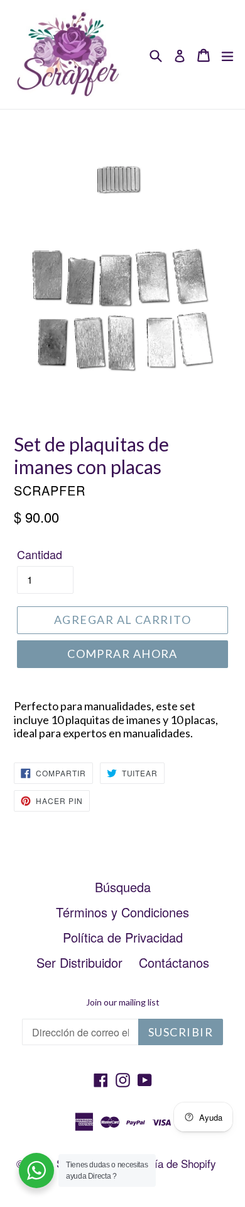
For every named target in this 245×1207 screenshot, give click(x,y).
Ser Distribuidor (79, 962)
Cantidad (39, 554)
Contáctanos (174, 962)
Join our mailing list (123, 1002)
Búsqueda (123, 887)
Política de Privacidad (123, 937)
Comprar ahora (122, 653)
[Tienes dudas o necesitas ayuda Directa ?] (36, 1170)
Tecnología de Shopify (164, 1163)
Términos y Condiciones (122, 912)
